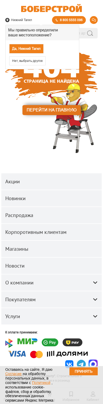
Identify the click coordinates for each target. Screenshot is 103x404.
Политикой (41, 383)
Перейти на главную (52, 110)
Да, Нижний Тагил (26, 49)
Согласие (13, 374)
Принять (83, 371)
